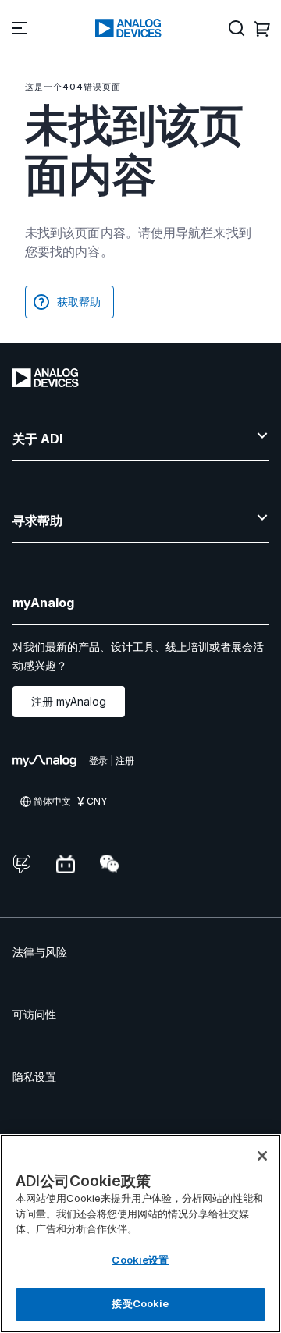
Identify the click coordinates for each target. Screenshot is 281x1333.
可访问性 (34, 1014)
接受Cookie (140, 1303)
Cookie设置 (140, 1259)
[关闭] (262, 1156)
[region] (140, 1233)
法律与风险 (39, 951)
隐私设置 (34, 1076)
